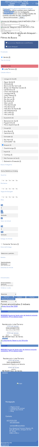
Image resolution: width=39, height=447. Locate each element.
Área (2, 200)
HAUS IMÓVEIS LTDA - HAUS (16, 1)
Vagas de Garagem (7, 191)
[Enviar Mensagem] (21, 31)
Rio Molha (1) (9, 101)
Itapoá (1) (7, 151)
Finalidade (4, 52)
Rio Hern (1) (8, 140)
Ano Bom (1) (8, 131)
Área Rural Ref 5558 (12, 329)
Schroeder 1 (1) (9, 142)
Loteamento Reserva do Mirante (13, 364)
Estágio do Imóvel (6, 239)
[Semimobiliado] (6, 262)
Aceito (22, 17)
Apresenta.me (6, 443)
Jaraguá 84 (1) (9, 93)
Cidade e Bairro (6, 72)
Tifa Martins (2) (10, 105)
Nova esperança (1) (11, 125)
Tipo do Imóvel (5, 60)
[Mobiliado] (6, 264)
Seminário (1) (9, 133)
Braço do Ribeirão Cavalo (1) (15, 88)
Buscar (6, 297)
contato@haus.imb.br (17, 425)
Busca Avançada (8, 299)
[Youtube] (19, 393)
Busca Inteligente (6, 164)
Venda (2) (6, 57)
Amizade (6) (8, 84)
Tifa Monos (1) (9, 107)
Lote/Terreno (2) (10, 69)
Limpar (19, 297)
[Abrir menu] (0, 8)
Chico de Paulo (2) (11, 92)
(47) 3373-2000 (14, 422)
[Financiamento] (7, 283)
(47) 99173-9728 (12, 420)
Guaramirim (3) (8, 118)
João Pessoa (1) (10, 95)
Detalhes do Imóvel (7, 267)
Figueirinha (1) (9, 123)
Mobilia (3, 257)
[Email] (19, 397)
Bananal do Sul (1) (11, 121)
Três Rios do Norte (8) (12, 109)
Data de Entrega (6, 247)
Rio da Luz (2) (9, 99)
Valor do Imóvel (6, 221)
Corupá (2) (7, 128)
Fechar (32, 297)
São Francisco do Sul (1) (11, 158)
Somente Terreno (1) (11, 244)
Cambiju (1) (8, 155)
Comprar (5, 338)
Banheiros (4, 183)
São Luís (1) (8, 103)
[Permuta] (7, 284)
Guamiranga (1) (10, 148)
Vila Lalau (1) (9, 112)
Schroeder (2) (8, 136)
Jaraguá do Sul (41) (10, 79)
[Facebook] (19, 390)
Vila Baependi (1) (10, 111)
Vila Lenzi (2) (9, 114)
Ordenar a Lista (6, 288)
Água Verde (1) (9, 82)
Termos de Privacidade (10, 17)
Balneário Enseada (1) (12, 161)
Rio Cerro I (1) (9, 97)
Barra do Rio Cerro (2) (12, 86)
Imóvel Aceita (5, 277)
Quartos (3, 175)
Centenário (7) (9, 90)
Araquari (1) (7, 145)
